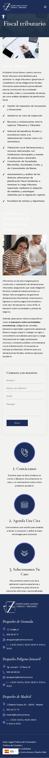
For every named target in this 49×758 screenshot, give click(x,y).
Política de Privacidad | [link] (25, 742)
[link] (3, 16)
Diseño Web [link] (40, 752)
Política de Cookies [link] (12, 745)
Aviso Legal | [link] (8, 742)
